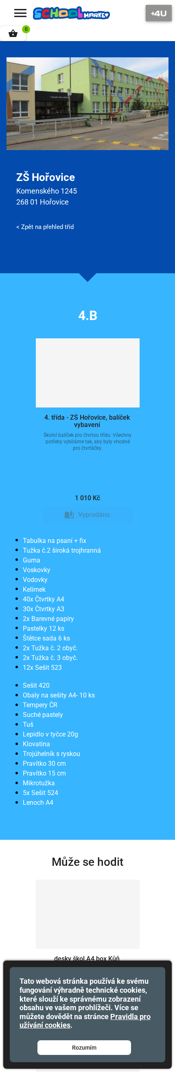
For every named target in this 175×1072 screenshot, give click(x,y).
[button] (13, 33)
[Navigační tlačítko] (159, 13)
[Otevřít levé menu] (20, 13)
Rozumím (84, 1047)
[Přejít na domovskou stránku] (71, 13)
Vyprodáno (94, 515)
